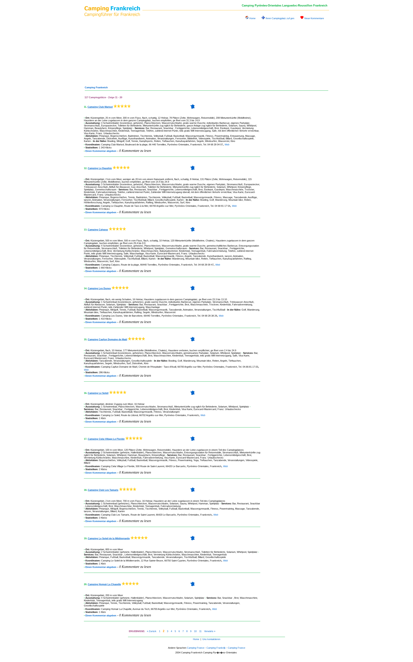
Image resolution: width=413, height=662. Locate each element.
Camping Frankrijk (216, 647)
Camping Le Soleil (98, 393)
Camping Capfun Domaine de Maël (107, 339)
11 (200, 631)
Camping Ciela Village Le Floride (106, 439)
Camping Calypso (98, 229)
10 (195, 631)
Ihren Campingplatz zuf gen (280, 18)
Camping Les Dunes (99, 288)
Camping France (195, 647)
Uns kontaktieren (211, 639)
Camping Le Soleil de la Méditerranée (109, 538)
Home (252, 18)
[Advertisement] (206, 51)
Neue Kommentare (314, 18)
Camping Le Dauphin (100, 168)
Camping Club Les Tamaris (103, 490)
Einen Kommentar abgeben (100, 151)
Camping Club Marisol (100, 107)
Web (227, 144)
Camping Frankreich (96, 87)
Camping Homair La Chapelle (104, 584)
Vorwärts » (209, 631)
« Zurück (151, 631)
